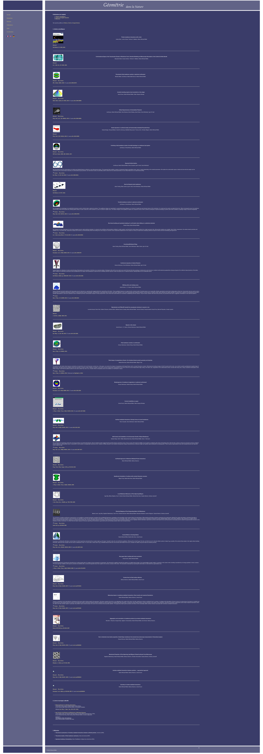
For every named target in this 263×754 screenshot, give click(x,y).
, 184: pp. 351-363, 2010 (64, 467)
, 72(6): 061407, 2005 (60, 677)
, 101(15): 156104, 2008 (62, 547)
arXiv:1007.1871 (78, 449)
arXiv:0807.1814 (79, 547)
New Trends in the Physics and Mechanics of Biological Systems (71, 712)
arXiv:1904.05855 (77, 100)
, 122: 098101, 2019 (61, 118)
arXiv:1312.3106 (79, 275)
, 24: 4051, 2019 (61, 100)
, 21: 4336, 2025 (59, 47)
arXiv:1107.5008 (81, 411)
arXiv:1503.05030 (79, 235)
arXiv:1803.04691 (77, 118)
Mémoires (58, 18)
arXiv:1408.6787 (77, 252)
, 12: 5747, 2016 (59, 192)
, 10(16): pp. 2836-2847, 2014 (62, 275)
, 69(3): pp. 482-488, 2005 (62, 691)
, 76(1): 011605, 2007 (60, 586)
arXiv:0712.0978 (81, 568)
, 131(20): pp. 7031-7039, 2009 (64, 502)
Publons (66, 22)
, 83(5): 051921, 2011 (60, 427)
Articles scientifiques (60, 16)
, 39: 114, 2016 (59, 175)
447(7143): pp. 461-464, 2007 (61, 628)
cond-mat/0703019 (77, 586)
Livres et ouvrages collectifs (62, 17)
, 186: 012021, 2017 (62, 154)
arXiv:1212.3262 (74, 333)
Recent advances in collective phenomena (65, 704)
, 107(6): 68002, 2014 (61, 252)
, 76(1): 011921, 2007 (60, 608)
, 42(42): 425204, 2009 (63, 484)
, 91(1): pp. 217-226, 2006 (61, 662)
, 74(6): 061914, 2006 (60, 645)
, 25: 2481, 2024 (60, 65)
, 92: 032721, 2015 (60, 213)
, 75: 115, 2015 (62, 235)
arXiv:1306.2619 (75, 297)
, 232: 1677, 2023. (69, 709)
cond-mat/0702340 (77, 608)
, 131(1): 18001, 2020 (58, 82)
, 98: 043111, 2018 (60, 136)
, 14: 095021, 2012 (60, 351)
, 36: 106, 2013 (59, 333)
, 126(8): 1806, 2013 (60, 315)
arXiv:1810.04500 (75, 136)
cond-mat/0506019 (77, 677)
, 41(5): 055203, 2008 (63, 568)
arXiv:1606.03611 (74, 175)
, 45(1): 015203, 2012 (63, 411)
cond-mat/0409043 (80, 691)
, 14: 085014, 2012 (60, 373)
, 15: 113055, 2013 (60, 297)
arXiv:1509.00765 (75, 213)
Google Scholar (76, 22)
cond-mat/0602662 (77, 645)
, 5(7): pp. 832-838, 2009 (59, 525)
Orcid (69, 22)
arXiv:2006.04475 (73, 82)
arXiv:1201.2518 (77, 390)
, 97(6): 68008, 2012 (61, 390)
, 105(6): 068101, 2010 (61, 449)
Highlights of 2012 (78, 373)
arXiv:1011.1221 (76, 427)
